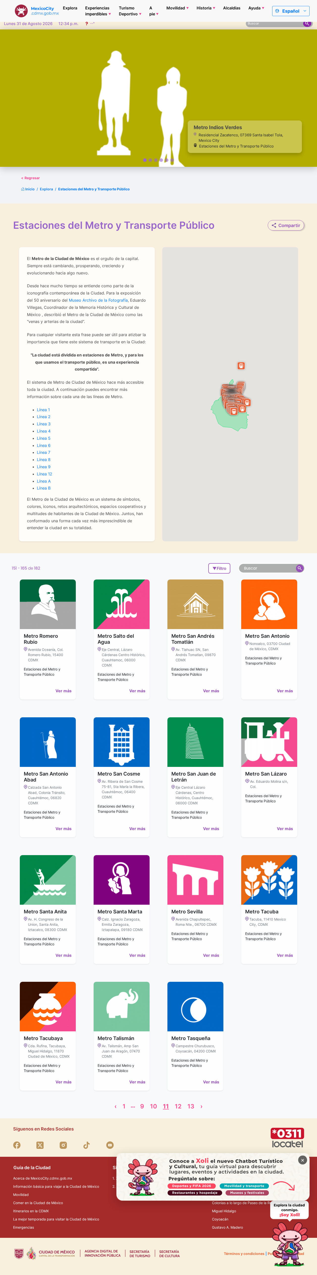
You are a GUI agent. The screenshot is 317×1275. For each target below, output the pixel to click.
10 (153, 1106)
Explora (70, 7)
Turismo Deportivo (128, 10)
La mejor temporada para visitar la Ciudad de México (56, 1219)
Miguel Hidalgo (224, 1211)
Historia (204, 7)
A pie (152, 10)
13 (190, 1106)
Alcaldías (231, 7)
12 (49, 473)
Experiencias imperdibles (97, 10)
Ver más (63, 690)
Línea (42, 416)
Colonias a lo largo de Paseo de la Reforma (246, 1203)
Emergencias (23, 1227)
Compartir (289, 225)
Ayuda (254, 7)
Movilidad (175, 7)
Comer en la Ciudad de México (38, 1203)
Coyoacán (220, 1219)
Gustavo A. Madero (227, 1227)
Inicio (30, 189)
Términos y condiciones (244, 1253)
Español (290, 11)
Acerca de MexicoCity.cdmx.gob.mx (42, 1178)
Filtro (219, 568)
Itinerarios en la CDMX (31, 1211)
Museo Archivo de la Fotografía (98, 300)
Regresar (30, 178)
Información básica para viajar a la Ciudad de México (56, 1186)
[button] (241, 365)
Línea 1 (43, 409)
